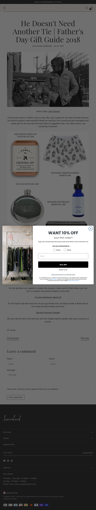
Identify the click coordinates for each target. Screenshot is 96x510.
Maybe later (63, 270)
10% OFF (63, 264)
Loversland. (54, 279)
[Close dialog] (91, 229)
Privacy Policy (72, 280)
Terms (77, 280)
